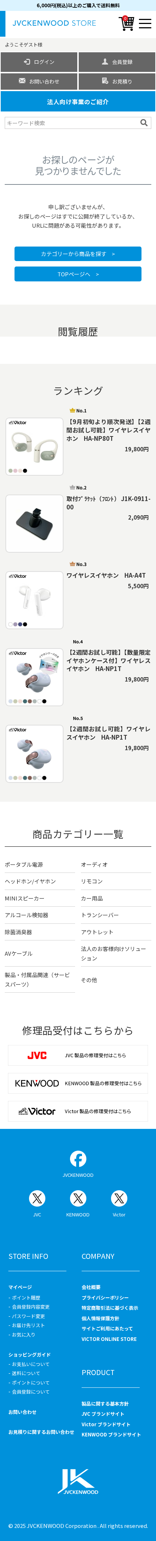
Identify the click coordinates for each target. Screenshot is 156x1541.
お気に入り (24, 1334)
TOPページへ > (78, 274)
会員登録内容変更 (31, 1306)
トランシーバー (100, 915)
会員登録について (31, 1391)
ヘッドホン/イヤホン (30, 881)
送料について (26, 1373)
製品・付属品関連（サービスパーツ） (37, 979)
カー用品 (92, 898)
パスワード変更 (28, 1316)
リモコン (92, 881)
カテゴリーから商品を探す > (78, 253)
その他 (89, 980)
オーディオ (94, 864)
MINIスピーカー (25, 898)
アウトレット (97, 932)
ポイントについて (31, 1382)
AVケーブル (19, 953)
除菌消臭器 (18, 932)
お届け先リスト (28, 1325)
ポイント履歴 (26, 1297)
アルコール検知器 (26, 915)
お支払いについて (31, 1364)
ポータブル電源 (24, 864)
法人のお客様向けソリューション (113, 953)
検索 (145, 122)
